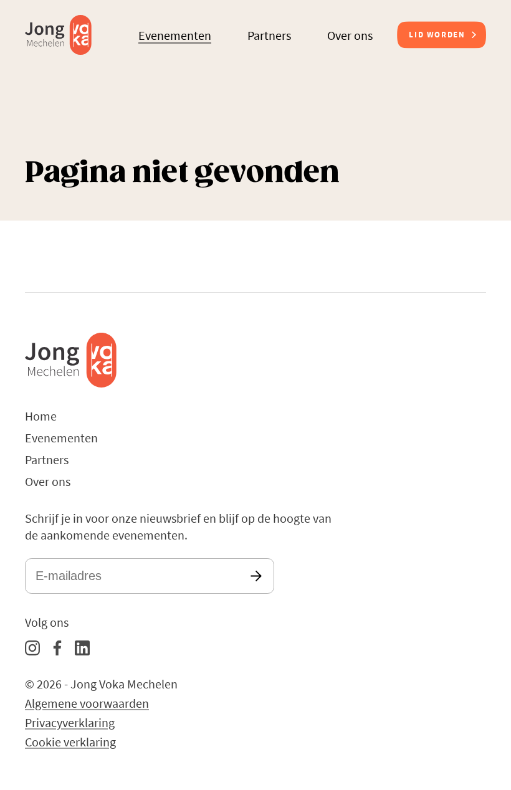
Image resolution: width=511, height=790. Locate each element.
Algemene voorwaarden (87, 703)
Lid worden (437, 34)
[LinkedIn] (82, 647)
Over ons (350, 35)
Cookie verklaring (70, 742)
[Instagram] (32, 647)
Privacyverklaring (70, 722)
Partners (269, 35)
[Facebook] (57, 647)
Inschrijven (256, 576)
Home (41, 416)
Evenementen (174, 35)
